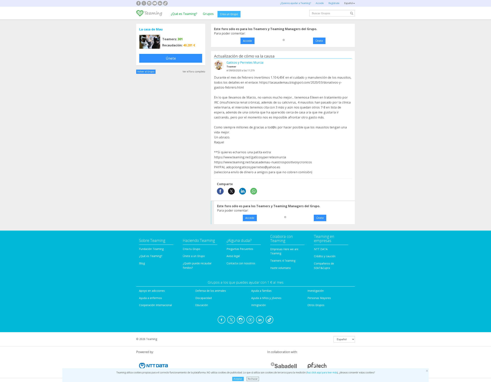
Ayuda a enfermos (150, 298)
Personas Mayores (319, 298)
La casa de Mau (151, 29)
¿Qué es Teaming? (184, 14)
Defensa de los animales (210, 290)
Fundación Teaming (151, 249)
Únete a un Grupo (194, 256)
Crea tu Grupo (191, 249)
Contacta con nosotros (241, 263)
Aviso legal (233, 256)
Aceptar (238, 378)
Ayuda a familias (261, 290)
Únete (171, 58)
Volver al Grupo (145, 71)
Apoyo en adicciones (152, 290)
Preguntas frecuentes (240, 249)
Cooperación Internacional (155, 305)
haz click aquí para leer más (322, 372)
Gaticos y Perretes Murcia (245, 62)
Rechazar (253, 378)
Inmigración (258, 305)
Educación (201, 305)
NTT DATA (321, 249)
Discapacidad (203, 298)
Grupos (208, 14)
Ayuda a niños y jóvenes (266, 298)
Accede (247, 41)
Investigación (315, 290)
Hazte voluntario (280, 268)
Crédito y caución (324, 256)
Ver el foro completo (194, 71)
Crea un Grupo (229, 14)
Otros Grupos (315, 305)
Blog (142, 263)
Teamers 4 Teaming (282, 260)
